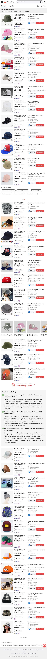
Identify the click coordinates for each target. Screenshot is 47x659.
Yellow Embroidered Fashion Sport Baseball (19, 521)
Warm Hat (33, 645)
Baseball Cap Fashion (23, 190)
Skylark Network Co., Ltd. (34, 72)
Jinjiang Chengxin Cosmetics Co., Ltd (35, 579)
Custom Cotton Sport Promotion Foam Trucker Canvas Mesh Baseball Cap (20, 58)
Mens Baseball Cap (31, 194)
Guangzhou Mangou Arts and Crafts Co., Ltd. (35, 145)
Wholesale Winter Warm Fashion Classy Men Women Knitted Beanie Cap (19, 593)
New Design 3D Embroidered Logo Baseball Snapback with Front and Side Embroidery (19, 536)
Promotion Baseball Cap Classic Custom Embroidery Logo (20, 29)
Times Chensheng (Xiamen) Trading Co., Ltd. (35, 218)
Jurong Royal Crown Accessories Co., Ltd (33, 101)
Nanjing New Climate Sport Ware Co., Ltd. (35, 116)
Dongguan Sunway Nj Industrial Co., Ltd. (36, 550)
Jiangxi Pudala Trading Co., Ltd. (36, 369)
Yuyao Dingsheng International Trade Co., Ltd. (36, 478)
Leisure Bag (10, 11)
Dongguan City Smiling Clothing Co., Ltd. (36, 608)
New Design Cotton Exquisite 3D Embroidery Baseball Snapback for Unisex (19, 261)
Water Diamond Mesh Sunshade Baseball (19, 449)
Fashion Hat (21, 11)
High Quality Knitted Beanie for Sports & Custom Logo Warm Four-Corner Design (20, 101)
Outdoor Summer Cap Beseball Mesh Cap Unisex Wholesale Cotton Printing (20, 116)
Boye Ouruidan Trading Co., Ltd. (36, 232)
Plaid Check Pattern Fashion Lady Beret (19, 203)
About (12, 653)
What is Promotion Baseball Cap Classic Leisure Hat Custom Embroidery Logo (19, 335)
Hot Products (7, 650)
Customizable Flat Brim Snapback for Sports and (19, 564)
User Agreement (19, 653)
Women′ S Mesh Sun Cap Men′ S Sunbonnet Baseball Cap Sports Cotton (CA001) (19, 550)
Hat (5, 11)
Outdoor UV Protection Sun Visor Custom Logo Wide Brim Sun (19, 478)
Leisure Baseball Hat (7, 645)
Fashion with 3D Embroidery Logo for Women (19, 173)
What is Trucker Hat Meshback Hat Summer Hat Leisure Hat (32, 335)
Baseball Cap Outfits (19, 194)
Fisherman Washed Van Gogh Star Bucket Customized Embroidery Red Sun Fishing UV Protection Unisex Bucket (19, 507)
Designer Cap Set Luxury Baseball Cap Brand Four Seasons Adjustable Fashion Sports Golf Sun (19, 579)
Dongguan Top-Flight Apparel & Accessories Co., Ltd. (36, 173)
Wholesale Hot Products (27, 650)
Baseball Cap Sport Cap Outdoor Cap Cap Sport (20, 289)
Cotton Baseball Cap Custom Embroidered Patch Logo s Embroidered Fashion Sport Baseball (19, 246)
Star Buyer (36, 650)
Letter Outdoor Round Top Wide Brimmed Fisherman (20, 159)
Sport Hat (27, 645)
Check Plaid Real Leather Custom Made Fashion (20, 464)
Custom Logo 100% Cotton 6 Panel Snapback (20, 275)
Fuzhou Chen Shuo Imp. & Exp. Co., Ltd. (36, 29)
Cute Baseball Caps (35, 190)
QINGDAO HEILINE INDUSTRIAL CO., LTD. (36, 203)
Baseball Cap (27, 11)
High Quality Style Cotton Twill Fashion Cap (20, 340)
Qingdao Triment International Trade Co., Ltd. (36, 15)
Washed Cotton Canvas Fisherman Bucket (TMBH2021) (20, 15)
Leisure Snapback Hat (18, 645)
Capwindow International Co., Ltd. (36, 87)
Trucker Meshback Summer (19, 44)
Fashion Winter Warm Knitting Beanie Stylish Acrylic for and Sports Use (19, 492)
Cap (2, 11)
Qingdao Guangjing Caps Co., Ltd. (35, 44)
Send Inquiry (18, 23)
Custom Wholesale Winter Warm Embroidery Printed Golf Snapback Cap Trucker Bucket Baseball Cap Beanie (20, 369)
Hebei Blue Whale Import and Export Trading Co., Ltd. (36, 304)
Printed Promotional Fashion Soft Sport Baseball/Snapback (19, 87)
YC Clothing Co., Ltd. (33, 58)
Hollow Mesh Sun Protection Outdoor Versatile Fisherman (18, 622)
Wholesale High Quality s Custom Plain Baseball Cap (20, 232)
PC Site (41, 650)
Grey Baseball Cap (6, 194)
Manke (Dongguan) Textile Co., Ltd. (36, 246)
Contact (34, 653)
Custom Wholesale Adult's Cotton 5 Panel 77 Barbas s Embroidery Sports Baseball (20, 608)
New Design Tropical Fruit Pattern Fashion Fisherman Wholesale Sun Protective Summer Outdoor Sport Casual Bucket (20, 217)
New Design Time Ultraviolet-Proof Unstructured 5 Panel (20, 355)
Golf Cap (40, 645)
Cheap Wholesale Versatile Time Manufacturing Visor (19, 144)
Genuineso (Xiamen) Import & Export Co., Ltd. (36, 290)
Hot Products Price (15, 650)
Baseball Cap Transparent (8, 190)
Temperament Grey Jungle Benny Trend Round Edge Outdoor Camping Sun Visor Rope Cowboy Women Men (19, 304)
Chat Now (32, 23)
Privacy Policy (27, 653)
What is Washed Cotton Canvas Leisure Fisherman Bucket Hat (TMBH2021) (7, 335)
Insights (23, 652)
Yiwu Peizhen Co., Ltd (33, 159)
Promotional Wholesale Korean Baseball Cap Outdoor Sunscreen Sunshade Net (20, 130)
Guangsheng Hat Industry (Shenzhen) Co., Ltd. (34, 261)
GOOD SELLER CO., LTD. (34, 130)
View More (23, 637)
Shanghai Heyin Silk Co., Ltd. (35, 492)
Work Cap (15, 11)
